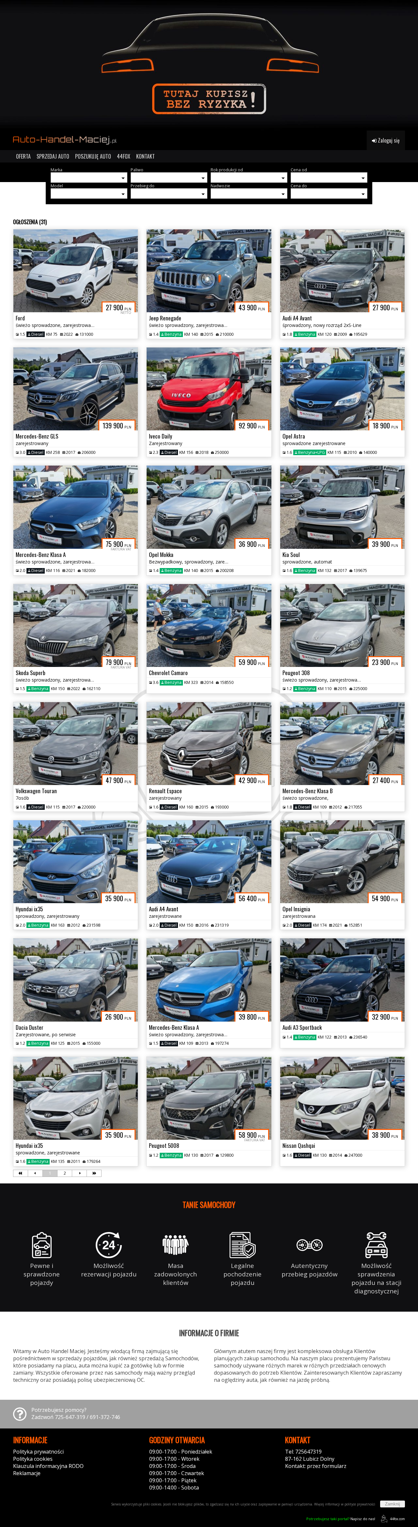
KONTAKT (145, 156)
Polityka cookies (33, 1458)
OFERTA (23, 156)
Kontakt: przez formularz (315, 1466)
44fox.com (397, 1519)
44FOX (123, 156)
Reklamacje (26, 1473)
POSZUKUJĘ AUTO (93, 156)
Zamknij (392, 1504)
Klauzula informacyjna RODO (48, 1466)
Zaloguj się (388, 140)
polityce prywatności (360, 1504)
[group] (209, 65)
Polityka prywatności (38, 1451)
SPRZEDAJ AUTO (53, 156)
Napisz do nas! (340, 1518)
